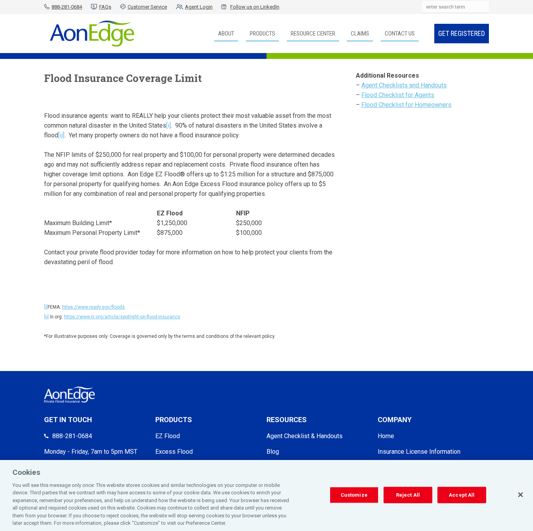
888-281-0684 (67, 7)
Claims (360, 33)
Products (262, 33)
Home (386, 436)
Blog (272, 451)
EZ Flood (167, 436)
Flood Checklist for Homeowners (406, 104)
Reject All (408, 495)
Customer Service (147, 7)
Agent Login (199, 7)
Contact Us (400, 33)
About (226, 33)
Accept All (461, 495)
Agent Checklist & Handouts (304, 436)
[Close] (520, 494)
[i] (168, 125)
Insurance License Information (419, 451)
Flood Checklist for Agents (397, 95)
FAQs (105, 7)
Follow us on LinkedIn (254, 7)
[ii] (61, 135)
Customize (354, 495)
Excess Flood (174, 451)
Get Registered (461, 33)
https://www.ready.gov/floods (93, 307)
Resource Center (313, 33)
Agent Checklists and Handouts (404, 85)
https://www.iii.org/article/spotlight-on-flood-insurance (122, 317)
